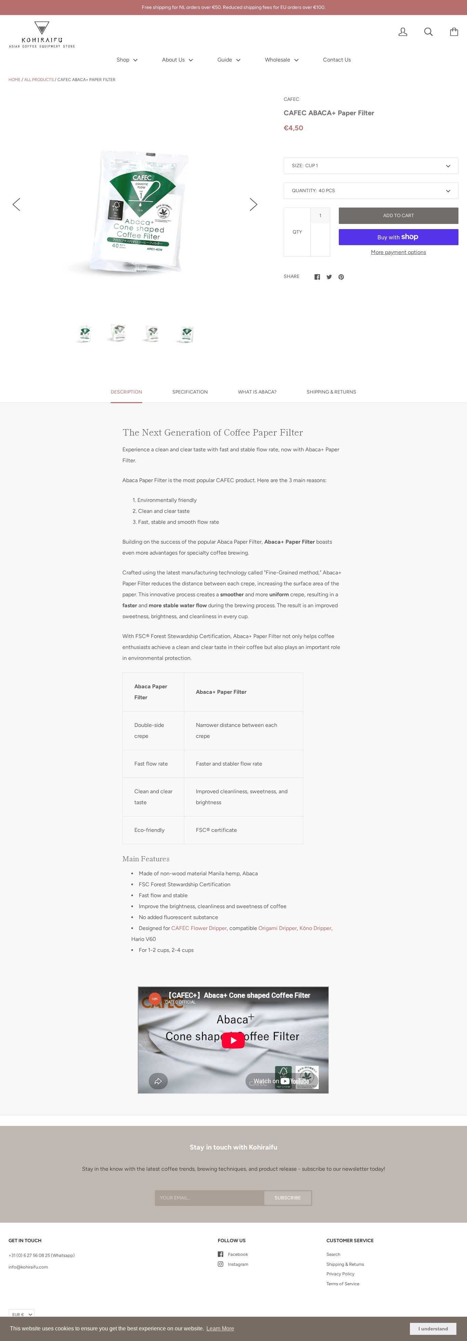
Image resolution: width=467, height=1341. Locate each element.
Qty (297, 232)
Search (333, 1254)
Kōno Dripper (315, 928)
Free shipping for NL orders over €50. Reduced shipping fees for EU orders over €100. (233, 7)
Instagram (238, 1264)
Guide (225, 59)
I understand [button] (433, 1328)
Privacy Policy (340, 1273)
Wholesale (278, 59)
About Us (174, 59)
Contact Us (337, 59)
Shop (124, 59)
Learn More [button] (220, 1328)
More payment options (398, 252)
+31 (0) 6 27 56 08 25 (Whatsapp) (42, 1255)
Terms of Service (342, 1283)
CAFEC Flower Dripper (199, 928)
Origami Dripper (277, 928)
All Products (39, 79)
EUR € (18, 1314)
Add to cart (398, 215)
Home (15, 79)
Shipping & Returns (345, 1264)
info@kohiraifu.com (28, 1267)
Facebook (238, 1254)
